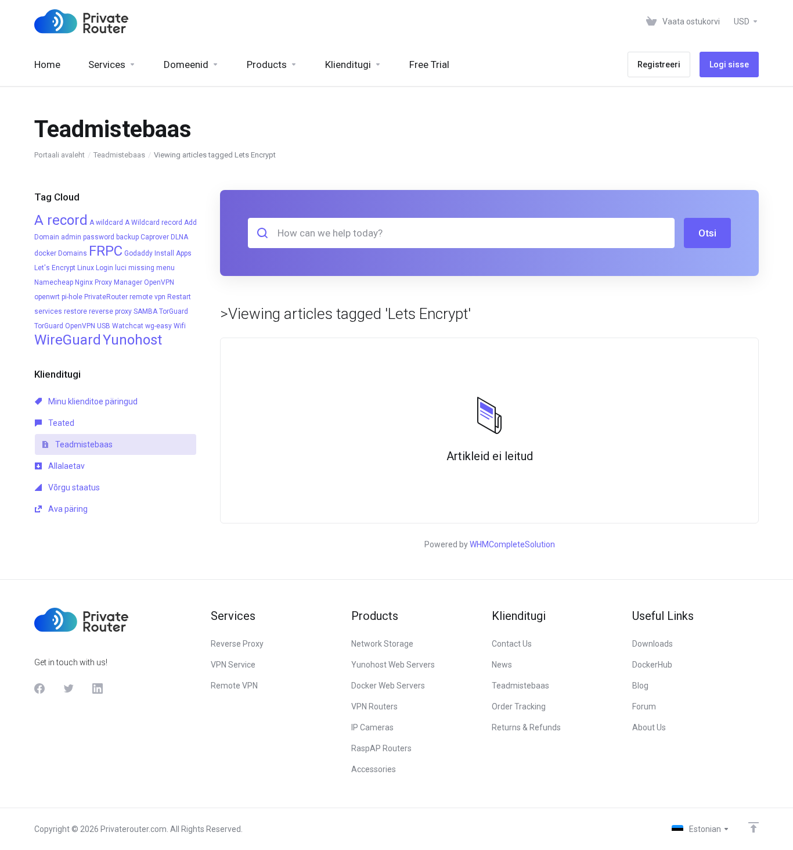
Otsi (707, 233)
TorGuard (173, 311)
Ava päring (67, 509)
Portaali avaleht (59, 154)
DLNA (179, 237)
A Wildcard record (153, 222)
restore (75, 311)
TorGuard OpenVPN (64, 326)
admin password (87, 237)
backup (127, 237)
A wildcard (106, 222)
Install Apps (173, 253)
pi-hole (72, 297)
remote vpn (147, 297)
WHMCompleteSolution (512, 544)
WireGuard (67, 340)
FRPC (105, 251)
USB (103, 326)
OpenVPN (159, 282)
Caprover (154, 237)
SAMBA (145, 311)
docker (45, 253)
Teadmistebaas (119, 154)
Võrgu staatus (73, 487)
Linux (85, 268)
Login (104, 268)
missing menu (151, 268)
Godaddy (138, 253)
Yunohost (132, 340)
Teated (60, 423)
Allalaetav (65, 466)
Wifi (180, 326)
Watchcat (127, 326)
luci (121, 268)
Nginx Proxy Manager (108, 282)
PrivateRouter (106, 297)
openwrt (47, 297)
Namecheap (53, 282)
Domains (72, 253)
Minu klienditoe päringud (92, 401)
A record (61, 220)
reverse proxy (110, 311)
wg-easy (158, 326)
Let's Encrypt (54, 268)
